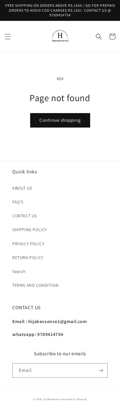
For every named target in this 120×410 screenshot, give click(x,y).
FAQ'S (17, 202)
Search (19, 271)
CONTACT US (24, 216)
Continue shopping (60, 120)
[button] (7, 36)
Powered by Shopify (74, 399)
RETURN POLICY (28, 257)
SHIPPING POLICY (29, 229)
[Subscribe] (100, 370)
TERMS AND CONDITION (35, 285)
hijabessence (51, 399)
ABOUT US (22, 188)
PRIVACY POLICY (28, 243)
